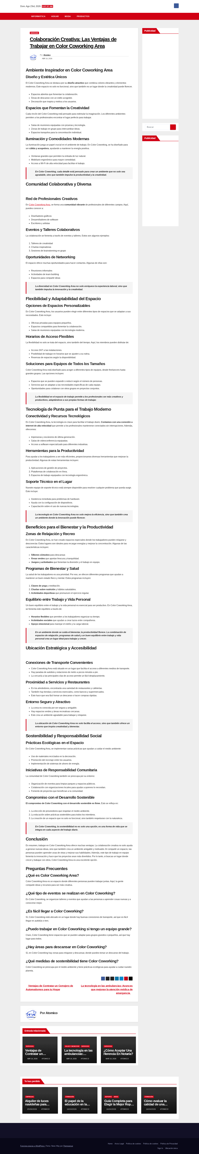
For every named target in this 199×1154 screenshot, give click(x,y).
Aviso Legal (119, 1144)
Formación (70, 1096)
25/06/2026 (32, 1109)
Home (110, 1144)
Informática (38, 16)
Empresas (30, 1096)
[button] (178, 16)
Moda (68, 16)
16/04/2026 (72, 1109)
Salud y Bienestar (72, 1046)
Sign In (160, 1148)
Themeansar (68, 1146)
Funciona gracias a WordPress (32, 1146)
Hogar (55, 16)
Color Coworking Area (39, 205)
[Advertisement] (160, 76)
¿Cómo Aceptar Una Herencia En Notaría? (118, 1052)
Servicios (34, 33)
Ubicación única (171, 1148)
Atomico (46, 55)
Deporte (108, 1096)
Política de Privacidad (169, 1144)
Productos (83, 16)
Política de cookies (133, 1144)
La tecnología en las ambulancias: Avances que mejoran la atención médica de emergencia (107, 989)
